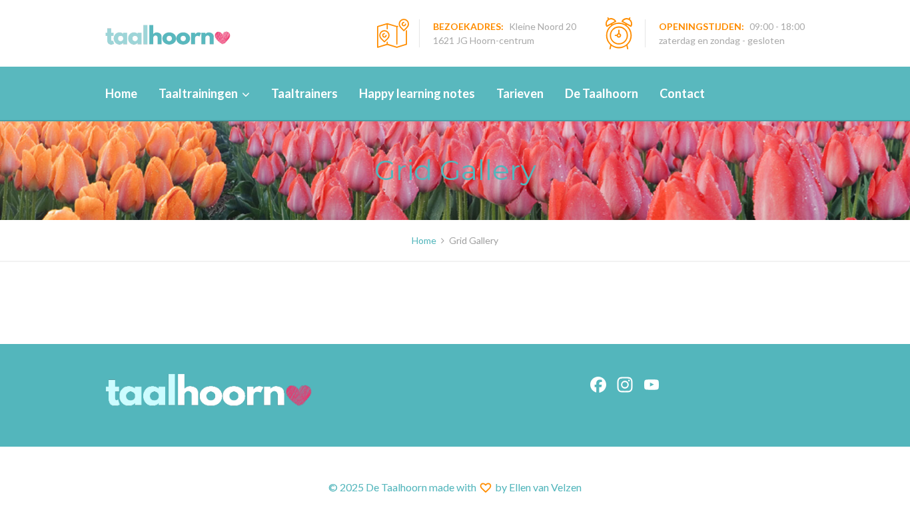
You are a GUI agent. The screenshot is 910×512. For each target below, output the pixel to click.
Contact (682, 93)
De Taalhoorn (601, 93)
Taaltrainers (304, 93)
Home (121, 93)
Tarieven (520, 93)
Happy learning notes (417, 93)
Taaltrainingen (198, 93)
